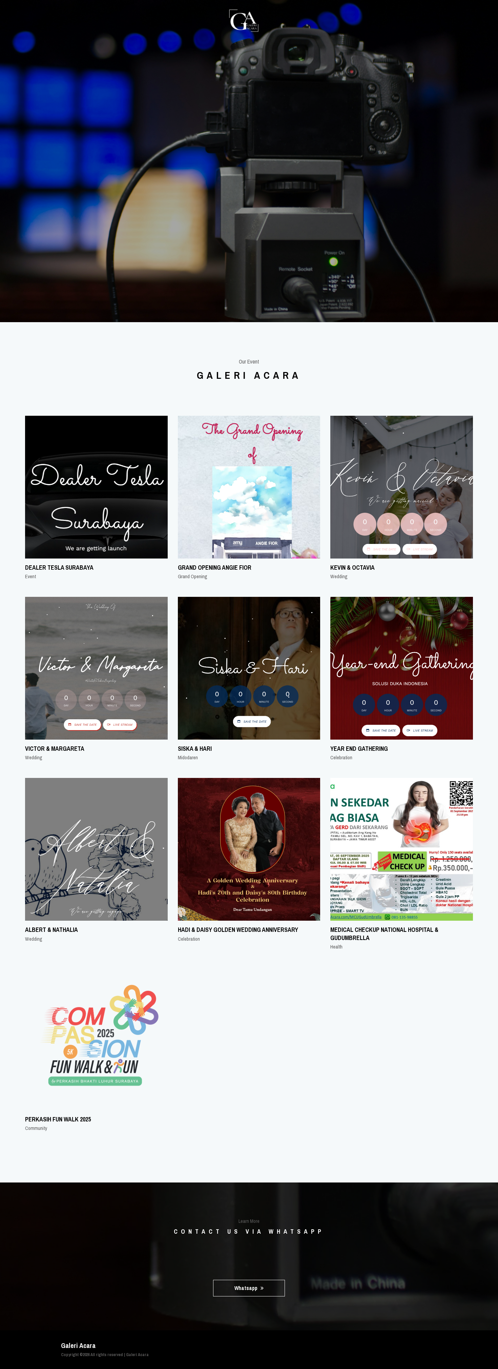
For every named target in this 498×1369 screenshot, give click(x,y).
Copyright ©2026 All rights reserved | (93, 1354)
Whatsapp (246, 1288)
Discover (246, 203)
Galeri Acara (137, 1354)
